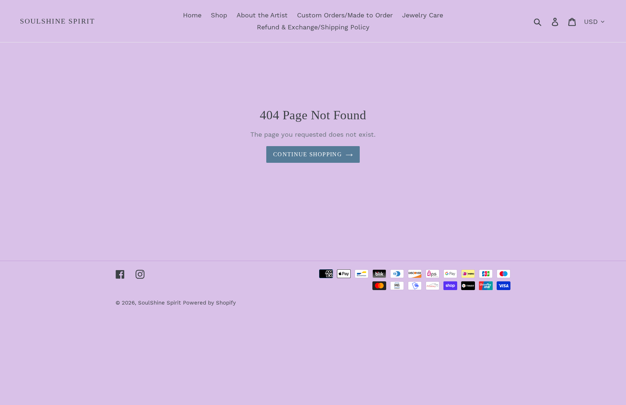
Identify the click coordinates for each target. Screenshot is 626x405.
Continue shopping (307, 154)
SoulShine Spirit (57, 21)
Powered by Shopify (209, 302)
